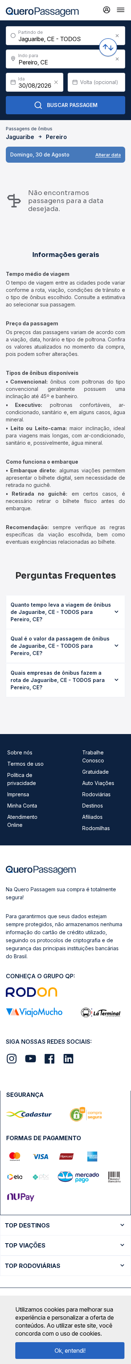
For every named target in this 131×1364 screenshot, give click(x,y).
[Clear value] (56, 82)
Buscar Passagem (72, 105)
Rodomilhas (96, 828)
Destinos (92, 805)
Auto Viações (98, 783)
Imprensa (18, 794)
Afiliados (92, 817)
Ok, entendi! (70, 1350)
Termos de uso (25, 764)
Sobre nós (19, 752)
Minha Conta (22, 805)
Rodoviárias (96, 794)
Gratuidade (95, 772)
